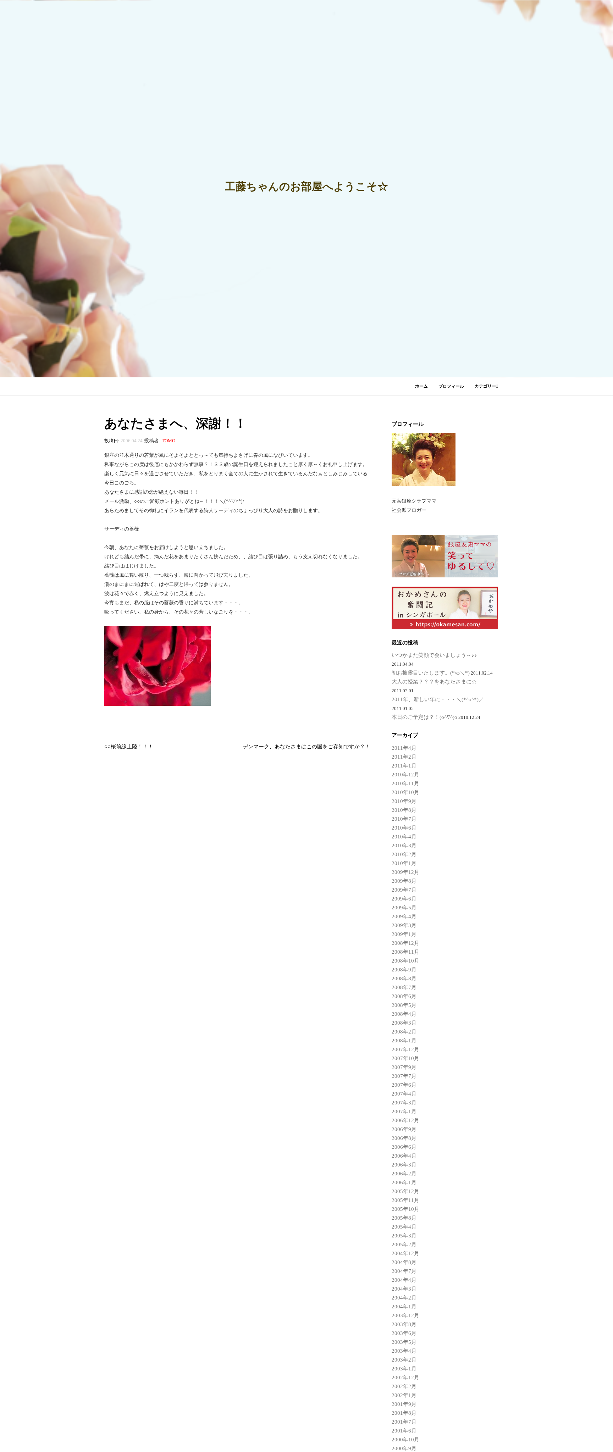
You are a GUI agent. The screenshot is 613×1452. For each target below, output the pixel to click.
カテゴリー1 (486, 386)
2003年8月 (404, 1324)
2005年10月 (405, 1209)
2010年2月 (404, 854)
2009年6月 (404, 899)
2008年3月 (404, 1023)
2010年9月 (404, 801)
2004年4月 (404, 1280)
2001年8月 (404, 1413)
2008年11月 (405, 952)
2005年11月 (405, 1200)
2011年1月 (404, 766)
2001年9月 (404, 1404)
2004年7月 (404, 1271)
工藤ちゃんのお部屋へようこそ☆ (306, 186)
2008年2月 (404, 1032)
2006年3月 (404, 1165)
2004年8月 (404, 1262)
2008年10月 (405, 961)
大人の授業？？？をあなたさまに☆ (434, 682)
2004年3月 (404, 1289)
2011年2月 (404, 757)
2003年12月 (405, 1315)
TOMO (168, 440)
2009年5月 (404, 907)
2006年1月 (404, 1182)
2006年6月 (404, 1147)
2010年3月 (404, 845)
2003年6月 (404, 1333)
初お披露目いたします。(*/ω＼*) (431, 673)
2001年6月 (404, 1431)
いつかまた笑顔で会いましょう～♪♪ (434, 655)
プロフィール (451, 386)
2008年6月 (404, 996)
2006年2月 (404, 1173)
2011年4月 (404, 748)
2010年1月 (404, 863)
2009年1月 (404, 934)
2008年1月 (404, 1040)
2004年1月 (404, 1306)
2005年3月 (404, 1235)
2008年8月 (404, 978)
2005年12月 (405, 1191)
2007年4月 (404, 1094)
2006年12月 (405, 1120)
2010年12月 (405, 774)
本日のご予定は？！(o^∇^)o (424, 717)
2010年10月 (405, 792)
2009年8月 (404, 881)
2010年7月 (404, 819)
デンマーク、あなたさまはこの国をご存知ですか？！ (306, 746)
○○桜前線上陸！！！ (128, 746)
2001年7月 (404, 1422)
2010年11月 (405, 783)
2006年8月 (404, 1138)
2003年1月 (404, 1368)
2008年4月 (404, 1014)
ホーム (421, 386)
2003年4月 (404, 1351)
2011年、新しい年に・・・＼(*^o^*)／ (438, 699)
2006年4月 (404, 1156)
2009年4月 (404, 916)
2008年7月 (404, 987)
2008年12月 (405, 943)
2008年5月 (404, 1005)
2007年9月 (404, 1067)
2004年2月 (404, 1298)
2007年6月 (404, 1085)
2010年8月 (404, 810)
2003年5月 (404, 1342)
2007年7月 (404, 1076)
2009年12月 (405, 872)
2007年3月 (404, 1102)
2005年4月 (404, 1227)
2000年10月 (405, 1439)
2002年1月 (404, 1395)
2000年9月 (404, 1448)
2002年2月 (404, 1386)
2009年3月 (404, 925)
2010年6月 (404, 828)
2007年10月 (405, 1058)
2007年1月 (404, 1111)
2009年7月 (404, 890)
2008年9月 (404, 969)
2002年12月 (405, 1377)
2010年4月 (404, 836)
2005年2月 (404, 1244)
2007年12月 (405, 1049)
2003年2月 (404, 1360)
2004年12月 (405, 1253)
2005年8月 (404, 1218)
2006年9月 (404, 1129)
